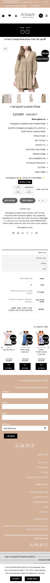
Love (15, 218)
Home (22, 27)
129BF (13, 308)
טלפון (5, 413)
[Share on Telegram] (13, 233)
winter (32, 221)
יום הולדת (6, 424)
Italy (34, 215)
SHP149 (29, 310)
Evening (30, 213)
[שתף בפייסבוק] (32, 233)
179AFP (11, 310)
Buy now (10, 200)
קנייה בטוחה (43, 462)
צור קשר (38, 2)
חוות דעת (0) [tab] (41, 258)
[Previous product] (22, 32)
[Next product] (27, 32)
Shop (28, 27)
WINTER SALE (40, 221)
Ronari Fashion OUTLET (37, 477)
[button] (46, 16)
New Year (21, 218)
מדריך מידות (25, 182)
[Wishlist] (9, 15)
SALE (27, 218)
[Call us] (32, 6)
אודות (46, 2)
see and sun (34, 218)
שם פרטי (6, 391)
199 (17, 310)
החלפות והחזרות (41, 497)
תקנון (46, 507)
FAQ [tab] (44, 269)
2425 (36, 213)
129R (19, 308)
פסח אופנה (18, 223)
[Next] (2, 353)
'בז (31, 285)
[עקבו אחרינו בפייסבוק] (39, 6)
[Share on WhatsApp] (36, 233)
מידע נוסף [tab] (42, 253)
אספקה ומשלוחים (40, 502)
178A (30, 308)
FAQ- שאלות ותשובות (38, 492)
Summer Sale (24, 221)
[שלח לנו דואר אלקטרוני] (34, 6)
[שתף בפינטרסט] (18, 233)
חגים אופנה (10, 221)
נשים (32, 223)
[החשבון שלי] (16, 15)
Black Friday (21, 213)
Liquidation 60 (7, 218)
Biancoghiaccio (11, 213)
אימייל (5, 402)
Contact (44, 472)
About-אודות (42, 467)
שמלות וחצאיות (8, 223)
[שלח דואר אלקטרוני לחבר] (23, 233)
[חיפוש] (41, 16)
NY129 (22, 310)
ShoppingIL (44, 218)
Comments (43, 512)
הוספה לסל (27, 200)
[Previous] (47, 353)
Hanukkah (21, 215)
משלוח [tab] (43, 263)
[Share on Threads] (27, 233)
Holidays (29, 215)
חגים (17, 221)
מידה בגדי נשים (42, 189)
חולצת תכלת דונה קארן (25, 351)
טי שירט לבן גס (8, 350)
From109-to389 (11, 215)
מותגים (37, 223)
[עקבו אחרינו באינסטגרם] (37, 6)
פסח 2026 (26, 223)
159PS (24, 308)
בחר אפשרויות (41, 366)
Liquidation (41, 215)
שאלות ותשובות (27, 2)
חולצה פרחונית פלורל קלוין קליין (41, 352)
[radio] (29, 187)
